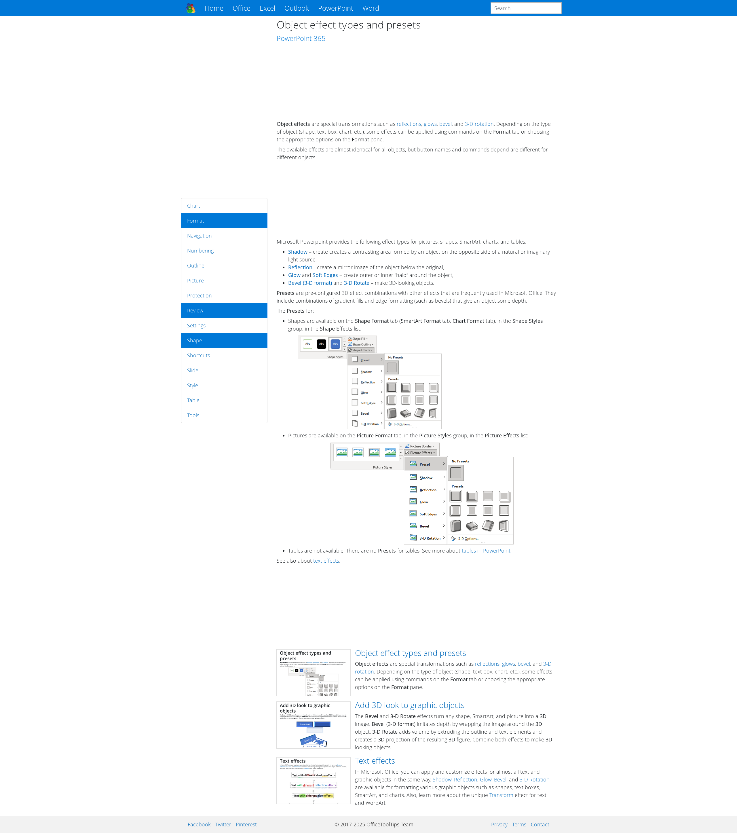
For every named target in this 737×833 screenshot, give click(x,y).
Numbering (200, 250)
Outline (195, 265)
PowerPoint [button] (335, 8)
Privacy (499, 824)
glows (430, 123)
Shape (194, 340)
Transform (501, 795)
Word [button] (370, 8)
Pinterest (246, 824)
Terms (519, 824)
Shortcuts (198, 355)
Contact (540, 824)
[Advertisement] (224, 107)
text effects (326, 560)
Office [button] (241, 8)
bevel (445, 123)
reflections (409, 123)
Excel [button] (267, 8)
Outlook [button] (296, 8)
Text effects (375, 760)
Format (195, 220)
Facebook (199, 824)
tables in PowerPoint (486, 550)
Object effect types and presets (410, 652)
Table (193, 400)
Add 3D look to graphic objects (410, 704)
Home (214, 8)
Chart (193, 205)
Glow (485, 779)
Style (192, 385)
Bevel (500, 779)
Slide (192, 370)
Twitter (223, 824)
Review (195, 310)
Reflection (465, 779)
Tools (193, 415)
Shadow (442, 779)
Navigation (199, 235)
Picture (195, 280)
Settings (196, 325)
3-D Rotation (535, 779)
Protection (199, 295)
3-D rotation (479, 123)
